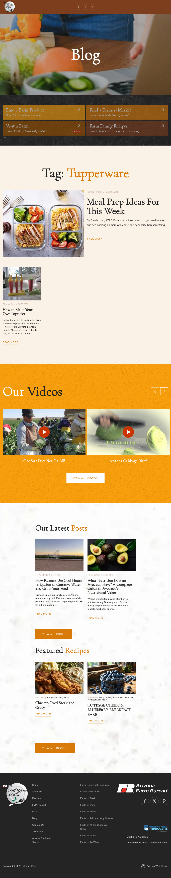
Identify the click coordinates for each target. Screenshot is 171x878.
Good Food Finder (158, 842)
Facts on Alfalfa (88, 835)
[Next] (164, 391)
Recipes (36, 798)
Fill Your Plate (29, 866)
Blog (34, 818)
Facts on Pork (87, 805)
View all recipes (55, 748)
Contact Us (38, 825)
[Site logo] (15, 813)
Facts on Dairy (88, 811)
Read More (94, 239)
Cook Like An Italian (137, 837)
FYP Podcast (39, 805)
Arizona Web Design (157, 866)
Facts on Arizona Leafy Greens (96, 818)
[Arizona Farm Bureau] (142, 788)
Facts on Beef (87, 798)
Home (35, 785)
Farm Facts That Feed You (94, 785)
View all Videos (85, 478)
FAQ (34, 811)
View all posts (54, 634)
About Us (37, 791)
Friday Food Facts (90, 791)
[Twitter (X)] (85, 7)
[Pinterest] (92, 7)
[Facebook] (78, 7)
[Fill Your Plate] (9, 7)
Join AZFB (37, 831)
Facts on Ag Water (90, 842)
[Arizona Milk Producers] (155, 828)
